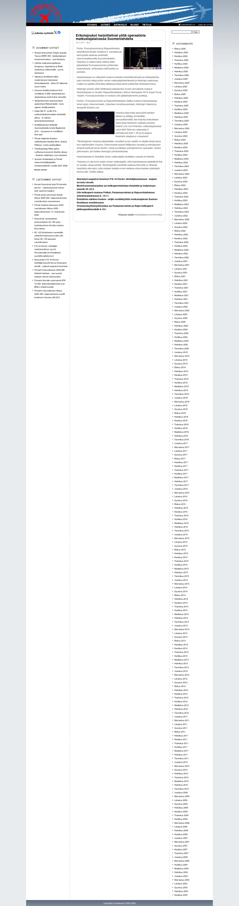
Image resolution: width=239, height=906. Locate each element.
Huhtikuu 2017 (180, 473)
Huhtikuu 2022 (180, 245)
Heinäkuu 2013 (181, 644)
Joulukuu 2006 (181, 856)
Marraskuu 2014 (181, 583)
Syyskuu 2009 (180, 803)
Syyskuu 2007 (180, 845)
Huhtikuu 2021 (180, 291)
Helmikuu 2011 (181, 754)
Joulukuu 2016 (181, 488)
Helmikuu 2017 (181, 481)
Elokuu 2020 (180, 321)
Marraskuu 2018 (181, 401)
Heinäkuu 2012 (181, 689)
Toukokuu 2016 (181, 515)
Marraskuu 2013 (181, 629)
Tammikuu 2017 (181, 484)
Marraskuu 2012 (181, 674)
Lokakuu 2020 (180, 314)
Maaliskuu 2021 (181, 295)
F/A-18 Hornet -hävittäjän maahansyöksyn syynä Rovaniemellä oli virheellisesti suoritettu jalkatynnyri (47, 250)
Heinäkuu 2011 (181, 735)
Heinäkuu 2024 (181, 143)
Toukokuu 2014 (181, 606)
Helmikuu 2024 (181, 162)
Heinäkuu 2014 (181, 598)
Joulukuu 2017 (181, 443)
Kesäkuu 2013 (180, 648)
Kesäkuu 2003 (180, 894)
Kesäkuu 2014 (180, 602)
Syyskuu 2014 (180, 591)
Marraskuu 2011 (181, 720)
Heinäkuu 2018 (181, 416)
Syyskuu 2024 (180, 135)
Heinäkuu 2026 (181, 52)
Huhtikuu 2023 (180, 200)
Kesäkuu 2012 (180, 693)
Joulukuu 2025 (181, 78)
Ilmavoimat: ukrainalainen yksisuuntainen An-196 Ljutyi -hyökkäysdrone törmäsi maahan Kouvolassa (49, 223)
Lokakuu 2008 (180, 826)
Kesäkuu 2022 (180, 238)
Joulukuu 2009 (181, 792)
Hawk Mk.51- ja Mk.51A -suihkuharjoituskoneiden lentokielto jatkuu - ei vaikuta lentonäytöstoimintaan (50, 115)
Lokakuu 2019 (180, 359)
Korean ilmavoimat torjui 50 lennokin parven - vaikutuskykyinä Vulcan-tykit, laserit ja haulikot (50, 187)
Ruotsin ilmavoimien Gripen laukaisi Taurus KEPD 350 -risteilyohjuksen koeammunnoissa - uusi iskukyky (50, 56)
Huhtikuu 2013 (180, 655)
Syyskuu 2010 (180, 769)
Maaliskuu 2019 (181, 386)
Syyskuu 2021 (180, 272)
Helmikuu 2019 (181, 390)
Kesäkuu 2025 (180, 101)
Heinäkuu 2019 (181, 371)
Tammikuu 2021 (181, 302)
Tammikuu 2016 (181, 530)
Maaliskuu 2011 (181, 750)
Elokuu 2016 (180, 503)
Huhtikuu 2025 (180, 109)
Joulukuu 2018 (181, 397)
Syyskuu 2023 (180, 181)
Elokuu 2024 (180, 139)
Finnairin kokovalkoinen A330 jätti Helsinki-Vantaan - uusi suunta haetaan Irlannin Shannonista (49, 273)
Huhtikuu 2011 (180, 746)
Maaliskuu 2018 (181, 431)
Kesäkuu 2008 (180, 834)
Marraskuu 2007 (181, 841)
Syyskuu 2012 (180, 682)
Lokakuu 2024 (180, 131)
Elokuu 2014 (180, 594)
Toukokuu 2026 (181, 59)
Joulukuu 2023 (181, 169)
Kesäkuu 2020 (180, 329)
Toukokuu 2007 (181, 853)
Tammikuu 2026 (181, 75)
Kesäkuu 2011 (180, 739)
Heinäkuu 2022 (181, 234)
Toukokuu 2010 (181, 777)
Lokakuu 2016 (180, 496)
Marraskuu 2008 (181, 822)
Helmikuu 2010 (181, 784)
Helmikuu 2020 (181, 344)
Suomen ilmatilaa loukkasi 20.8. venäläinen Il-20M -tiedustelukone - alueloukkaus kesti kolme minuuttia (50, 93)
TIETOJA (147, 24)
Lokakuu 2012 (180, 678)
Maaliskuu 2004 (181, 868)
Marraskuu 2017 (181, 447)
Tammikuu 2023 (181, 211)
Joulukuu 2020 (181, 306)
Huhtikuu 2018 (180, 428)
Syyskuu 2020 (180, 317)
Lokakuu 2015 (180, 541)
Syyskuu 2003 (180, 887)
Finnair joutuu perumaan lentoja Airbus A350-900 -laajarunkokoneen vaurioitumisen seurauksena (50, 198)
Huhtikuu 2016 (180, 519)
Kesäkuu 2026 (180, 55)
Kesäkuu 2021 (180, 283)
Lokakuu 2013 (180, 633)
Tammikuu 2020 (181, 348)
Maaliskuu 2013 (181, 659)
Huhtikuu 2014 (180, 610)
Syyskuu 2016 (180, 500)
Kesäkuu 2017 (180, 465)
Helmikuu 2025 (181, 116)
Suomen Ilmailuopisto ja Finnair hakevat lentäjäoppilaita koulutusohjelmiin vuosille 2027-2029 (51, 162)
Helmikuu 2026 (181, 71)
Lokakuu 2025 (180, 86)
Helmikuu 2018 (181, 435)
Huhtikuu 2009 (180, 818)
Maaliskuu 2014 (181, 614)
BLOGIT (135, 24)
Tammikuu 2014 (181, 621)
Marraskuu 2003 (181, 879)
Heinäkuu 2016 (181, 507)
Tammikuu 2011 (181, 758)
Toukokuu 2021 (181, 287)
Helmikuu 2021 (181, 298)
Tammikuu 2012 (181, 712)
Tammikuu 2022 (181, 257)
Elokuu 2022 (180, 230)
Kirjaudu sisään (126, 214)
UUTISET (105, 24)
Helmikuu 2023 (181, 207)
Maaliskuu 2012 (181, 705)
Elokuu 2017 (180, 458)
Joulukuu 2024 (181, 124)
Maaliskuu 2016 (181, 522)
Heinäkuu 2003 (181, 891)
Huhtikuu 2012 (180, 701)
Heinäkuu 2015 (181, 553)
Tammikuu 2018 (181, 439)
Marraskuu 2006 (181, 860)
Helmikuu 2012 (181, 708)
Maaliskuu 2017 (181, 477)
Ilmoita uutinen (40, 169)
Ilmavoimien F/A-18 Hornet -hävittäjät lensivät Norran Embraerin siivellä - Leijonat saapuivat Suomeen (51, 263)
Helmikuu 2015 (181, 572)
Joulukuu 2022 (181, 215)
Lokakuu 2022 (180, 222)
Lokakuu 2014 (180, 587)
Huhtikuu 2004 (180, 864)
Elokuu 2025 (180, 94)
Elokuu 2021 (180, 276)
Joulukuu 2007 (181, 837)
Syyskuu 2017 (180, 454)
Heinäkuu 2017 (181, 462)
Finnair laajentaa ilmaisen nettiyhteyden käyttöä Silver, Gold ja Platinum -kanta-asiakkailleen (51, 141)
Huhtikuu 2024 (180, 154)
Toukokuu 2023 (181, 196)
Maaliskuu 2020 (181, 340)
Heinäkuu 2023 (181, 188)
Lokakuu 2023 (180, 177)
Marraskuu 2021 (181, 264)
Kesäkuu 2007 (180, 849)
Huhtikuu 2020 (180, 336)
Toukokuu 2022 (181, 241)
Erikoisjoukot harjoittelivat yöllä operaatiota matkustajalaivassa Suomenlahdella (111, 37)
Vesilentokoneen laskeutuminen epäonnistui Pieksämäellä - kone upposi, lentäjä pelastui (49, 104)
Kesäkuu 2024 (180, 147)
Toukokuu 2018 (181, 424)
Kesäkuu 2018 (180, 420)
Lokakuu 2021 (180, 268)
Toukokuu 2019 (181, 378)
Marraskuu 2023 (181, 173)
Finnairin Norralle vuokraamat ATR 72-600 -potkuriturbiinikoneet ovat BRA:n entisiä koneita (50, 283)
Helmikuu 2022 (181, 253)
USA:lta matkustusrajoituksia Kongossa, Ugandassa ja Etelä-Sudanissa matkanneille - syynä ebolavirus (49, 67)
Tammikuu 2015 (181, 575)
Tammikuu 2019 (181, 393)
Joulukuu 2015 (181, 534)
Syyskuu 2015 (180, 545)
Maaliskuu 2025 (181, 112)
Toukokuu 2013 (181, 651)
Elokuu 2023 (180, 185)
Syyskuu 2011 (180, 727)
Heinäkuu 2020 (181, 325)
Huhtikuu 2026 (180, 63)
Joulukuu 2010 (181, 761)
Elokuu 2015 (180, 549)
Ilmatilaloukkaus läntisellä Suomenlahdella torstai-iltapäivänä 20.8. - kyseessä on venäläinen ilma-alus (50, 129)
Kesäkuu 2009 (180, 811)
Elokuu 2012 (180, 686)
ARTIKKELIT (120, 24)
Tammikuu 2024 (181, 166)
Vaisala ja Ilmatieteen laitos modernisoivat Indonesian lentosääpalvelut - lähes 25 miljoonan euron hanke (51, 81)
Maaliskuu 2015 (181, 568)
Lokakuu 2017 (180, 450)
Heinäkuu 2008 (181, 830)
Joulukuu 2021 (181, 261)
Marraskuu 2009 (181, 796)
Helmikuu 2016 (181, 526)
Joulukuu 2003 (181, 875)
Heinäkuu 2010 (181, 773)
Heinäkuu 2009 (181, 807)
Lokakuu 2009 (180, 800)
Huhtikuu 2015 (180, 564)
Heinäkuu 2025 (181, 97)
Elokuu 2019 (180, 367)
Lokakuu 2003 (180, 883)
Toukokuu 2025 (181, 105)
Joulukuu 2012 (181, 670)
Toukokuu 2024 (181, 150)
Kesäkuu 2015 (180, 557)
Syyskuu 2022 (180, 226)
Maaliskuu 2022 (181, 249)
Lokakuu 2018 (180, 405)
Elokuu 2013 (180, 640)
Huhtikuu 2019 (180, 382)
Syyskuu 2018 (180, 408)
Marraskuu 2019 (181, 355)
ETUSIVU (92, 24)
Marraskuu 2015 (181, 538)
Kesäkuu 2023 (180, 192)
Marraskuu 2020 (181, 310)
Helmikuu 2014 (181, 617)
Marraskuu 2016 (181, 492)
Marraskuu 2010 (181, 765)
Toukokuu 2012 (181, 697)
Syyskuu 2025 (180, 90)
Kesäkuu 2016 (180, 511)
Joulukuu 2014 (181, 579)
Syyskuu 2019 (180, 363)
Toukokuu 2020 (181, 333)
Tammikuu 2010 (181, 788)
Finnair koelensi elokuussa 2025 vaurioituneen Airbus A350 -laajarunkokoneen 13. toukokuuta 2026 (49, 209)
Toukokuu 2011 (181, 743)
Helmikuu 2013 (181, 663)
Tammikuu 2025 (181, 120)
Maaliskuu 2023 (181, 204)
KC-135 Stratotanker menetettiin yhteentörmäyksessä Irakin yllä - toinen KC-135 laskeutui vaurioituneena (49, 237)
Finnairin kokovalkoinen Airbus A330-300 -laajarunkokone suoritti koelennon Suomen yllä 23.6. (49, 294)
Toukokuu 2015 (181, 560)
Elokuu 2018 (180, 412)
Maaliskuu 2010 (181, 781)
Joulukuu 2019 (181, 352)
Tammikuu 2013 (181, 667)
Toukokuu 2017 (181, 469)
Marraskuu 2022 (181, 219)
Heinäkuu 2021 (181, 280)
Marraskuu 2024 (181, 128)
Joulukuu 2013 (181, 625)
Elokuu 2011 (180, 731)
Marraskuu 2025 (181, 82)
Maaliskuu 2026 (181, 67)
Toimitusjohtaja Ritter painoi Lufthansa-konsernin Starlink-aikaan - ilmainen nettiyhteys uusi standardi (51, 152)
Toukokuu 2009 (181, 815)
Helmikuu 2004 (181, 872)
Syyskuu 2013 (180, 636)
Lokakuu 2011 (180, 724)
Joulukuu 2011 (181, 716)
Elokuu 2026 (180, 48)
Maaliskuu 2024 (181, 158)
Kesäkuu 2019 (180, 374)
